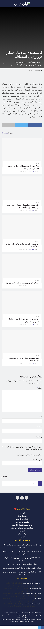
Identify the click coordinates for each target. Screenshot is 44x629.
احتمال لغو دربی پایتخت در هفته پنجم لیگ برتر (22, 283)
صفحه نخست (38, 70)
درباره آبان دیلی (22, 516)
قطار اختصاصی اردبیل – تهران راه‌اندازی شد (22, 564)
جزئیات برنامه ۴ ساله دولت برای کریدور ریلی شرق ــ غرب (22, 568)
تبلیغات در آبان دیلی (22, 519)
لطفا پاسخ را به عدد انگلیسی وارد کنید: (29, 455)
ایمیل (39, 426)
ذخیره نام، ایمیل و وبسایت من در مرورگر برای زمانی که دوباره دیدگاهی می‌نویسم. (23, 448)
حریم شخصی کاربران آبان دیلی (22, 525)
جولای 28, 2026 (23, 249)
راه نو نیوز (22, 531)
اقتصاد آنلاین (32, 62)
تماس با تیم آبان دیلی (22, 522)
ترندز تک (22, 537)
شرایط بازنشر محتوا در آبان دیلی (22, 528)
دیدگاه (39, 388)
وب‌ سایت (39, 436)
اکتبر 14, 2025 (19, 62)
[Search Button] (40, 483)
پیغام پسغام (22, 534)
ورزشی (30, 70)
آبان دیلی (22, 513)
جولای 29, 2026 (23, 171)
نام (40, 416)
